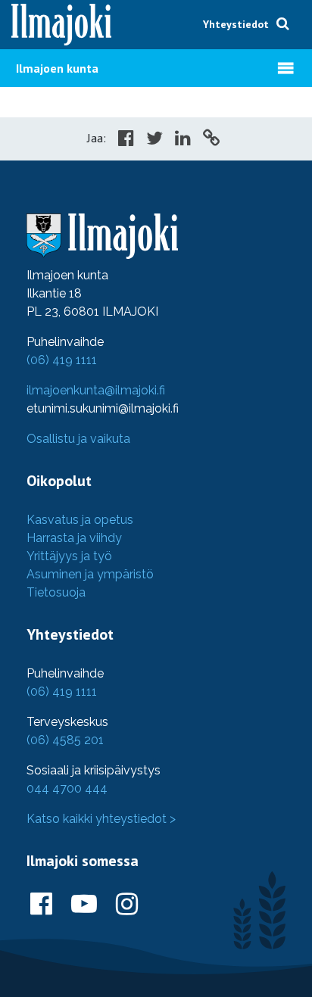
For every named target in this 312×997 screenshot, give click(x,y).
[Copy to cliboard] (211, 140)
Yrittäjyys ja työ (69, 556)
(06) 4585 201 (65, 740)
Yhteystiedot (236, 24)
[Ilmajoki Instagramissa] (127, 904)
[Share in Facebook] (126, 140)
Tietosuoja (56, 592)
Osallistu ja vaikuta (78, 439)
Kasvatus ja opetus (80, 520)
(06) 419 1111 (62, 360)
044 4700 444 (67, 788)
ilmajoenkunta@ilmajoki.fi (96, 390)
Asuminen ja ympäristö (90, 574)
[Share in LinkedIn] (183, 140)
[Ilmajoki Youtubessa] (84, 904)
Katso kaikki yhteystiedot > (101, 819)
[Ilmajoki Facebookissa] (41, 904)
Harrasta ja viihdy (74, 538)
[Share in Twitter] (154, 140)
